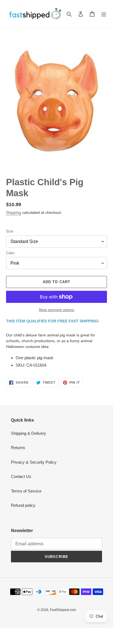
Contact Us (21, 476)
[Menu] (103, 14)
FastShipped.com (63, 610)
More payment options (56, 310)
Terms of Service (26, 491)
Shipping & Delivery (28, 433)
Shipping (13, 212)
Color (10, 253)
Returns (18, 447)
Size (9, 231)
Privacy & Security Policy (33, 462)
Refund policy (23, 505)
